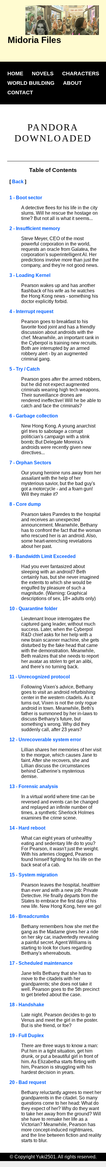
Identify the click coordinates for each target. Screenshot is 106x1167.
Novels (43, 73)
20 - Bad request (27, 1082)
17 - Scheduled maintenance (41, 963)
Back (18, 181)
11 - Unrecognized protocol (39, 676)
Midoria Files (34, 40)
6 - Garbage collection (33, 415)
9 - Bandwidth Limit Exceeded (42, 556)
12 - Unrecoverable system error (45, 739)
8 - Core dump (25, 504)
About (72, 83)
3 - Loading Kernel (29, 275)
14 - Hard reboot (27, 827)
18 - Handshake (26, 1004)
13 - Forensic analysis (33, 786)
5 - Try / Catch (24, 369)
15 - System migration (33, 874)
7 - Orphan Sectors (30, 462)
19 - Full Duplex (26, 1035)
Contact (20, 92)
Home (15, 73)
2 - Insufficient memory (34, 228)
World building (30, 83)
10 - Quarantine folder (33, 608)
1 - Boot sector (25, 197)
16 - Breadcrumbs (29, 916)
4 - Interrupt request (31, 311)
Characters (80, 73)
